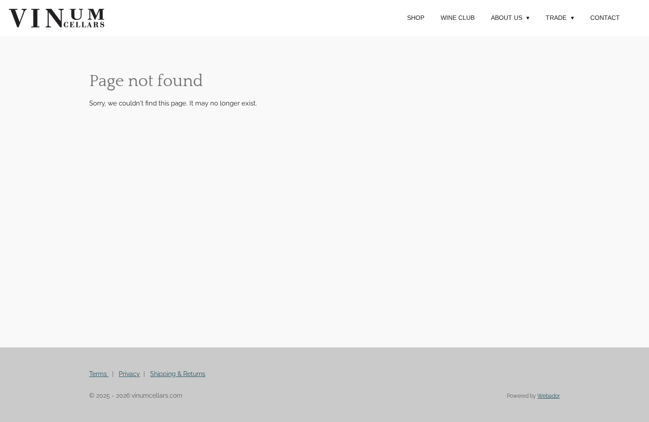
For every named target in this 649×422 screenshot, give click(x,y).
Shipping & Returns (177, 373)
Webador (548, 396)
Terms (99, 373)
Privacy (129, 373)
